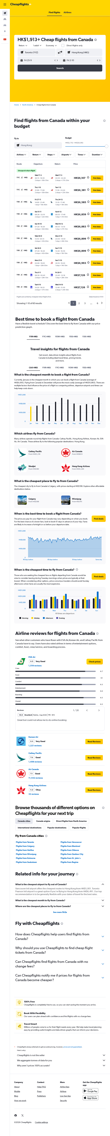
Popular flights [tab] (79, 828)
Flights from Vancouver (71, 842)
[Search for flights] (5, 13)
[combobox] (51, 45)
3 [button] (85, 303)
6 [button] (97, 303)
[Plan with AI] (5, 31)
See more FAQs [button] (60, 912)
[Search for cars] (5, 25)
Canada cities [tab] (24, 821)
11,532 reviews (36, 778)
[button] (5, 4)
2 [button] (79, 303)
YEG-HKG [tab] (73, 336)
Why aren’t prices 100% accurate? (33, 1065)
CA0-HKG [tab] (33, 367)
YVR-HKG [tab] (33, 336)
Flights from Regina (69, 862)
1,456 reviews (35, 762)
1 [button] (73, 303)
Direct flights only (75, 45)
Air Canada (34, 769)
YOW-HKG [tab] (60, 336)
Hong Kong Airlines (37, 785)
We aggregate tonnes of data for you (34, 1060)
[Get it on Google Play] (90, 1090)
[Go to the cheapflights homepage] (21, 4)
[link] (95, 661)
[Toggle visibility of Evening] (60, 618)
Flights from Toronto (25, 842)
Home (16, 105)
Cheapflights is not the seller (31, 1055)
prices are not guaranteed (72, 1047)
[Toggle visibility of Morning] (23, 618)
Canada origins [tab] (43, 821)
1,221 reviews (35, 745)
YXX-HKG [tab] (86, 336)
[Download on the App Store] (90, 1097)
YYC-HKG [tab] (46, 336)
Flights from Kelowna (25, 858)
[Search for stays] (5, 19)
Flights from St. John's (70, 858)
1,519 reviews (35, 665)
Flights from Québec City (72, 854)
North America (27, 105)
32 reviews (34, 794)
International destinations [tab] (29, 828)
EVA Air (32, 657)
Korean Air (33, 737)
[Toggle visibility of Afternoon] (48, 618)
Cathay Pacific (35, 753)
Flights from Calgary (25, 846)
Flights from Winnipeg (26, 854)
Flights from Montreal (70, 846)
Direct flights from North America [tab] (71, 821)
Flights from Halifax (25, 850)
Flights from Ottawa (70, 850)
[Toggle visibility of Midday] (35, 618)
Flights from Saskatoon (26, 862)
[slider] (106, 146)
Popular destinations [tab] (56, 828)
